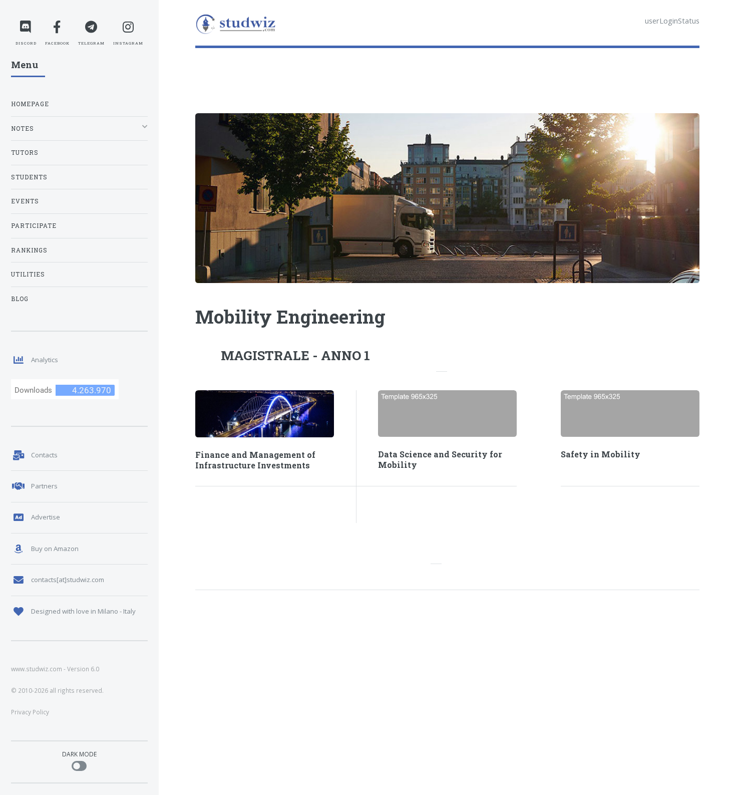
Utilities (28, 274)
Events (25, 201)
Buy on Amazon (55, 548)
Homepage (30, 104)
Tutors (25, 152)
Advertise (45, 516)
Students (29, 177)
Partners (44, 485)
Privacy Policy (30, 712)
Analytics (44, 359)
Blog (20, 299)
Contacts (44, 454)
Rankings (29, 250)
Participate (34, 225)
